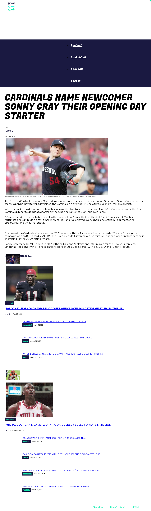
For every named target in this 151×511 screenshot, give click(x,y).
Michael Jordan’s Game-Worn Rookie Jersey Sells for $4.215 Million (58, 424)
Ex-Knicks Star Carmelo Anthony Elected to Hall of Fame (54, 321)
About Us (98, 507)
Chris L (9, 130)
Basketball (78, 57)
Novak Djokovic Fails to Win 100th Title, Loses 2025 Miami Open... (57, 338)
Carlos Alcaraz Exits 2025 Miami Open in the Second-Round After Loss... (62, 454)
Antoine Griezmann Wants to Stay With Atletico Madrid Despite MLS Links (63, 354)
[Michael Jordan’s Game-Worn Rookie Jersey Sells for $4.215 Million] (29, 416)
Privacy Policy (117, 507)
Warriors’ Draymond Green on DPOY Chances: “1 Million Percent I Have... (62, 470)
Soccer (76, 81)
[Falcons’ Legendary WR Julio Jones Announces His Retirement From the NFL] (29, 300)
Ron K (8, 430)
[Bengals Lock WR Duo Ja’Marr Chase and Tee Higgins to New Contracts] (13, 379)
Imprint (135, 507)
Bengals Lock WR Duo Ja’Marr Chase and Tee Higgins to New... (56, 486)
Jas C (8, 314)
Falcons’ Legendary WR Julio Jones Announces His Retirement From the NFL (65, 308)
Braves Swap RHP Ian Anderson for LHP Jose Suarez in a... (54, 438)
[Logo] (11, 6)
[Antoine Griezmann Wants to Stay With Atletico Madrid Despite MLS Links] (13, 263)
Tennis (25, 341)
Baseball (77, 69)
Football (76, 45)
